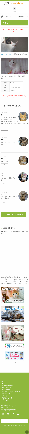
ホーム (4, 383)
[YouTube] (18, 414)
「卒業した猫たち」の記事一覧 (14, 214)
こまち (10, 54)
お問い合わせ (6, 400)
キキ (2, 115)
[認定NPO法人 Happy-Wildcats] (14, 4)
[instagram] (3, 414)
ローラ (3, 194)
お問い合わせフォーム (8, 283)
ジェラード (4, 54)
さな (2, 139)
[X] (8, 414)
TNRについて (6, 394)
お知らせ (4, 396)
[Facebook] (13, 414)
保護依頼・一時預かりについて (11, 391)
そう (2, 158)
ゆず (2, 175)
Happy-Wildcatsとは (8, 385)
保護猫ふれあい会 (7, 398)
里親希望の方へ (6, 389)
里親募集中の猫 (6, 387)
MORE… (4, 129)
